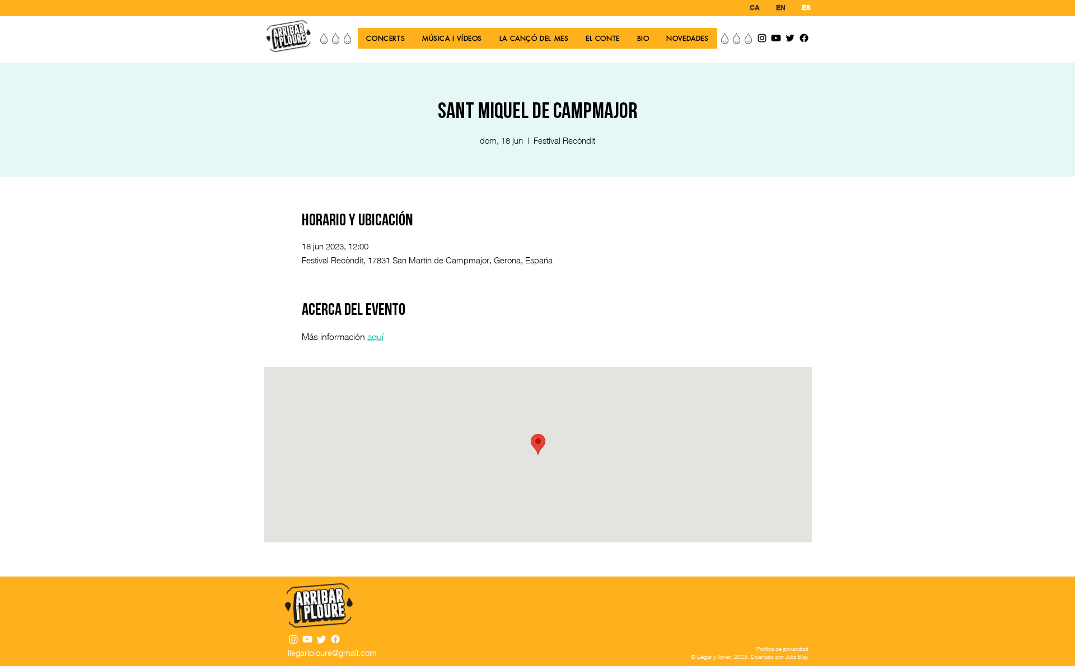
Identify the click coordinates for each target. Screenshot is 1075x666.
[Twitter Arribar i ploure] (790, 38)
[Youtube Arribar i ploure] (776, 38)
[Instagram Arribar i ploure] (762, 38)
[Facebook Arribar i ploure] (804, 38)
